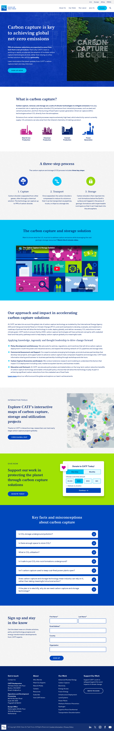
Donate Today (18, 494)
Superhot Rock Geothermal (67, 710)
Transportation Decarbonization (69, 713)
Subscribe (36, 695)
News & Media (38, 686)
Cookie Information (56, 727)
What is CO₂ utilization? (29, 552)
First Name (54, 617)
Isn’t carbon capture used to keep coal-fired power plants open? (47, 570)
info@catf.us (16, 690)
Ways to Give (93, 691)
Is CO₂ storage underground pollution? (36, 534)
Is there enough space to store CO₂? (35, 543)
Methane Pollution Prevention (68, 704)
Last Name (82, 617)
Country (52, 636)
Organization (54, 645)
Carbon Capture (64, 683)
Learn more (12, 376)
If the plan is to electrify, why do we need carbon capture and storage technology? (49, 589)
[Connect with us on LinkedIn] (90, 727)
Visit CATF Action (39, 698)
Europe (96, 2)
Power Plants (62, 701)
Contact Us (12, 680)
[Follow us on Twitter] (95, 727)
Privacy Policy (68, 727)
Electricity (61, 686)
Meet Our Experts (39, 683)
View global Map (19, 437)
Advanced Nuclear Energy (67, 680)
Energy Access (63, 689)
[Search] (110, 8)
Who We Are (37, 680)
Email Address (55, 626)
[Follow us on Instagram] (100, 727)
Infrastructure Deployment (67, 695)
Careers (36, 689)
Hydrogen (61, 707)
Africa (103, 2)
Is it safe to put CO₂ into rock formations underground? (43, 561)
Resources (36, 692)
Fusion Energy (63, 692)
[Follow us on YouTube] (110, 727)
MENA (109, 2)
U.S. (90, 2)
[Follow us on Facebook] (105, 727)
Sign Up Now (17, 70)
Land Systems (63, 698)
